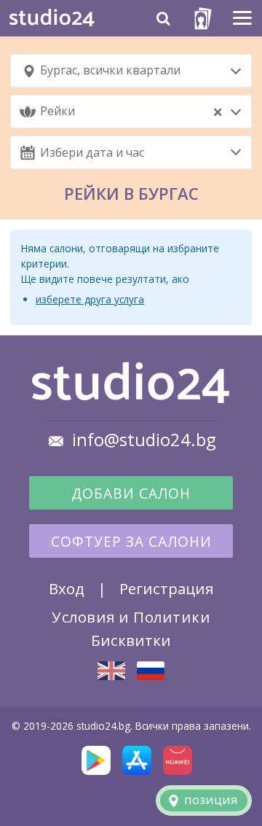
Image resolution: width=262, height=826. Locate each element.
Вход (66, 588)
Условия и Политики (131, 617)
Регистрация (166, 588)
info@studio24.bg (144, 439)
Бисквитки (131, 640)
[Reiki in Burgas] (111, 670)
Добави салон (131, 493)
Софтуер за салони (131, 541)
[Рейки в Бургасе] (150, 670)
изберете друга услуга (90, 299)
